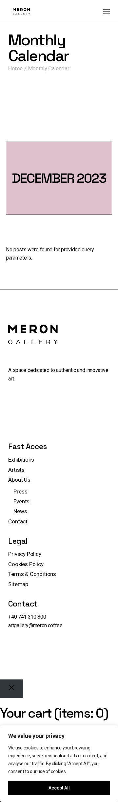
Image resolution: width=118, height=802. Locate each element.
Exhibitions (21, 459)
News (20, 511)
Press (20, 491)
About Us (19, 479)
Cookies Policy (26, 564)
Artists (16, 470)
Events (21, 501)
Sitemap (18, 584)
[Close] (11, 688)
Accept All (59, 788)
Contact (18, 521)
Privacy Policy (24, 554)
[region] (59, 763)
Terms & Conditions (32, 574)
